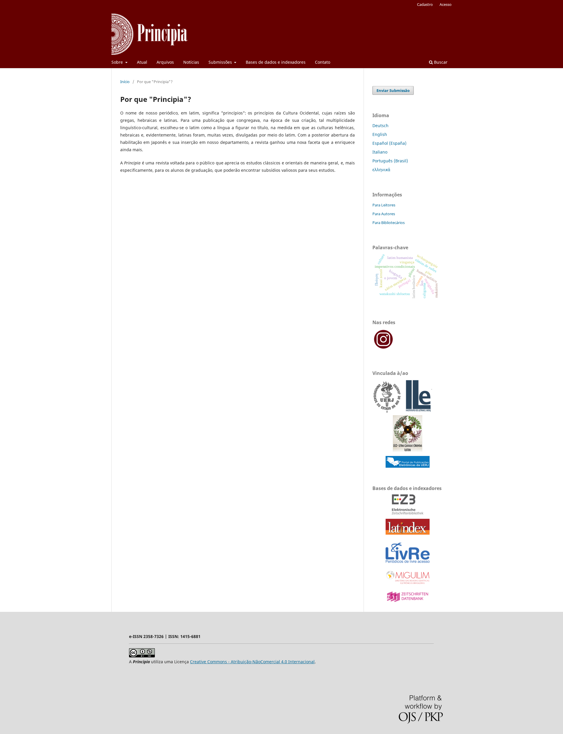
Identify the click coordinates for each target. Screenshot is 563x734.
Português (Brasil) (390, 161)
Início (125, 81)
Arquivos (165, 62)
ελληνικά (381, 169)
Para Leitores (383, 205)
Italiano (379, 152)
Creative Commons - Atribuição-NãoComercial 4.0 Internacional (252, 661)
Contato (322, 62)
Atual (142, 62)
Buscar (440, 62)
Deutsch (380, 125)
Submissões (220, 62)
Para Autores (383, 213)
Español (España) (389, 143)
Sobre (117, 62)
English (379, 134)
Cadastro (425, 4)
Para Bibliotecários (388, 222)
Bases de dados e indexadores (276, 62)
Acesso (446, 4)
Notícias (191, 62)
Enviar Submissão (393, 90)
